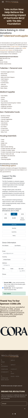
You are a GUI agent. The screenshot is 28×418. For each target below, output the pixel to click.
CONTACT (14, 369)
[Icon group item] (12, 414)
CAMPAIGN (4, 369)
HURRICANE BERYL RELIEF (5, 379)
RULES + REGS (15, 376)
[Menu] (3, 2)
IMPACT (13, 365)
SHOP (12, 373)
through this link (14, 46)
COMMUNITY (5, 372)
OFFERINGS (4, 366)
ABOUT (13, 360)
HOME (3, 362)
